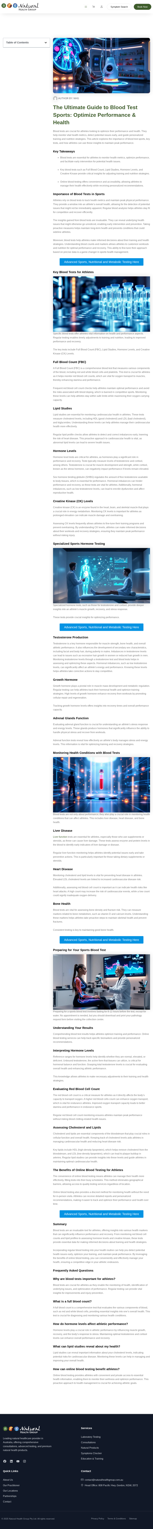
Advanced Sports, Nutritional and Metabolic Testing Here (101, 262)
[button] (46, 42)
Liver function (60, 837)
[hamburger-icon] (85, 6)
